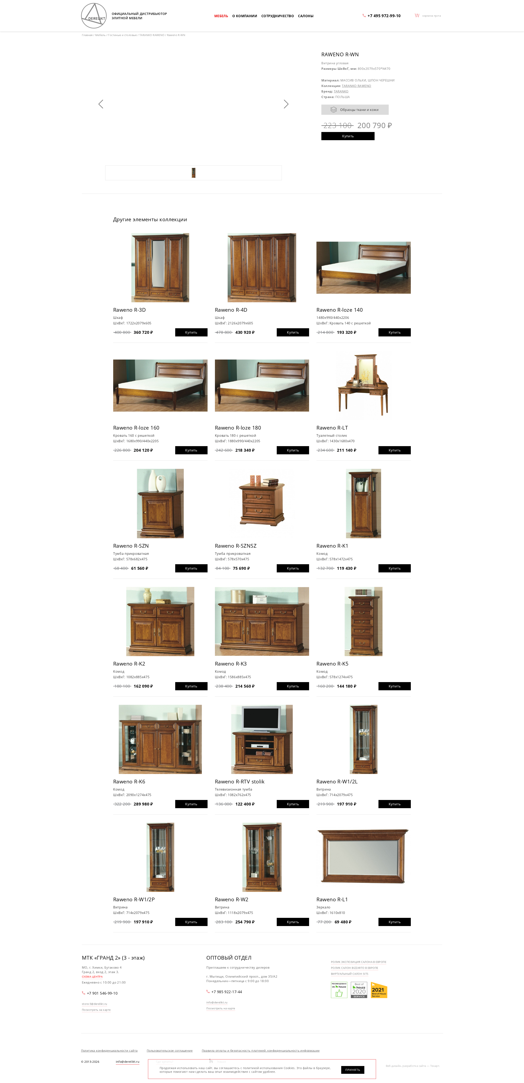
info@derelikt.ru (216, 1002)
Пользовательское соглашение (170, 1051)
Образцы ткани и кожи (359, 109)
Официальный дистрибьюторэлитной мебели (139, 16)
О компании (244, 16)
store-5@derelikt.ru (94, 1004)
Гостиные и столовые (122, 35)
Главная (87, 35)
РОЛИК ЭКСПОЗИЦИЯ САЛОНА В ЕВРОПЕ (358, 962)
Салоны (306, 16)
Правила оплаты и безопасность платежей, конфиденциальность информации (261, 1051)
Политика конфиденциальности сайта (109, 1051)
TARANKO (341, 91)
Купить (348, 136)
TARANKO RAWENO (356, 86)
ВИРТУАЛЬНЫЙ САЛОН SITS (349, 974)
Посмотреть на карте (96, 1010)
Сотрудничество (277, 16)
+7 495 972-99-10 (384, 15)
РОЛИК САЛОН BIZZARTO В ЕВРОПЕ (354, 968)
